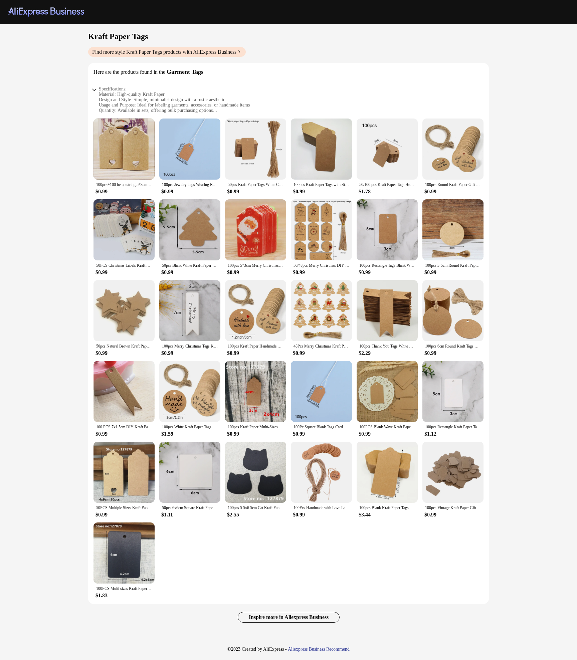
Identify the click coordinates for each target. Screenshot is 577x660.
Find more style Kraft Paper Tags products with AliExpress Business (164, 52)
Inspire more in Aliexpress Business (289, 617)
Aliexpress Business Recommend (319, 649)
